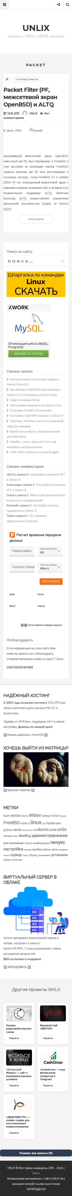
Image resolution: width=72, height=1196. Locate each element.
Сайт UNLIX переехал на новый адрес (34, 452)
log (43, 823)
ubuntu (43, 829)
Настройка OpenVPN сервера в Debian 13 (36, 415)
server (17, 830)
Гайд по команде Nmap (25, 400)
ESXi (56, 815)
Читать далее (40, 220)
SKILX (36, 1173)
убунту (33, 855)
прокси (6, 855)
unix (53, 829)
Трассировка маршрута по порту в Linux (36, 405)
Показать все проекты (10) (36, 1153)
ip (29, 823)
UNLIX (33, 113)
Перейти (14, 1038)
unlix (62, 829)
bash (6, 815)
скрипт (25, 855)
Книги (15, 836)
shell (24, 830)
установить (44, 855)
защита (28, 843)
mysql (50, 823)
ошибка (37, 849)
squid (29, 830)
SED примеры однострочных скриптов (27, 518)
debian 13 (47, 815)
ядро (20, 860)
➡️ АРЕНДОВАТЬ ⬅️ (17, 967)
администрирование (50, 835)
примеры (63, 849)
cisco (24, 815)
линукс (57, 842)
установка (59, 854)
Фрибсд (25, 835)
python (7, 830)
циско (15, 859)
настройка (13, 848)
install (23, 823)
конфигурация (41, 842)
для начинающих (13, 842)
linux (35, 822)
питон (55, 849)
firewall (63, 816)
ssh (34, 830)
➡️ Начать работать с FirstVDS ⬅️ (25, 735)
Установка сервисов (26, 79)
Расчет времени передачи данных (45, 625)
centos (15, 815)
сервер (16, 854)
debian (35, 815)
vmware (8, 835)
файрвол (7, 860)
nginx (58, 823)
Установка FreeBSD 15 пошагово (31, 410)
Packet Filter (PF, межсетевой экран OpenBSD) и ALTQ (30, 97)
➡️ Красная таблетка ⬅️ (19, 790)
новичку (27, 849)
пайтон (47, 849)
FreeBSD (11, 822)
